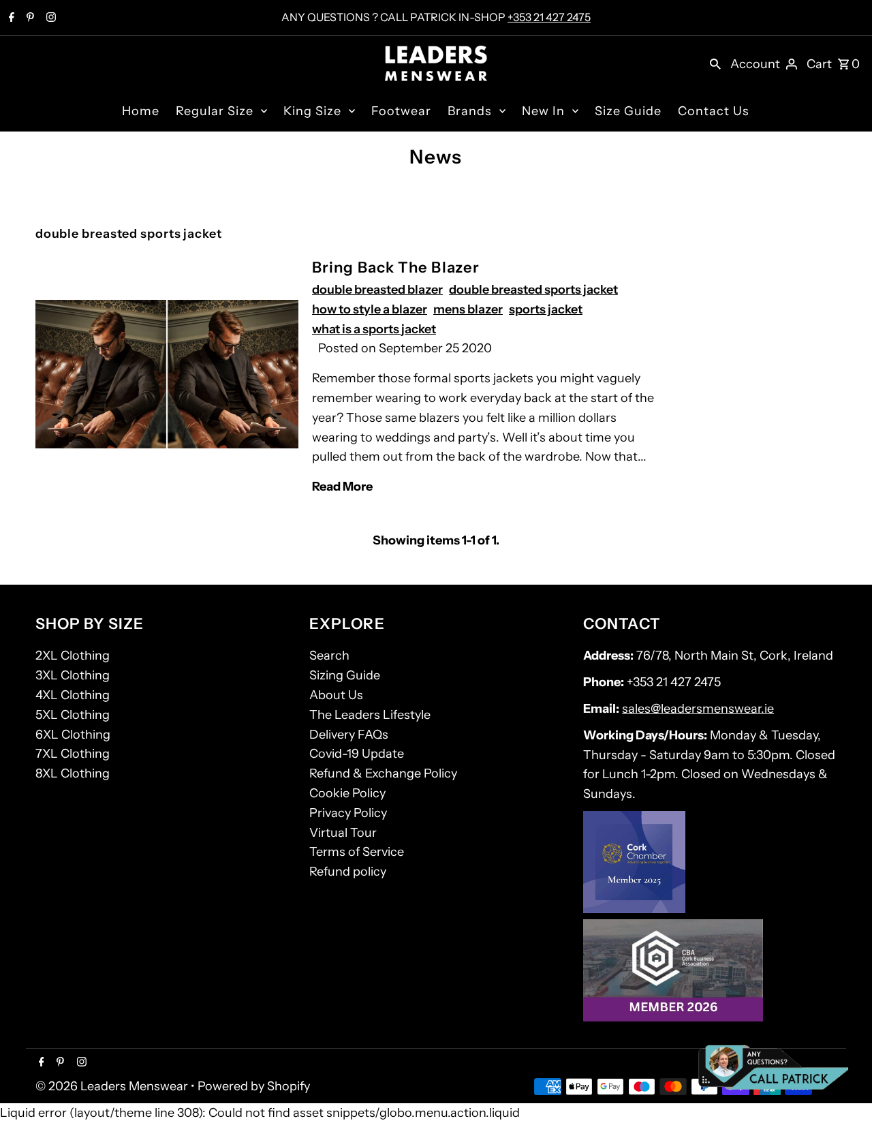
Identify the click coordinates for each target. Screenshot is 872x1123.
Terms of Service (356, 851)
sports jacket (545, 309)
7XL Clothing (72, 753)
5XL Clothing (72, 714)
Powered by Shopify (254, 1086)
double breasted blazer (377, 289)
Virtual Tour (343, 832)
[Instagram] (49, 18)
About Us (336, 695)
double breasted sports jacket (533, 289)
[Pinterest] (28, 18)
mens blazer (468, 309)
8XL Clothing (72, 773)
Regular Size (214, 111)
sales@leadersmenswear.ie (698, 708)
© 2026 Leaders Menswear (113, 1086)
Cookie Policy (347, 793)
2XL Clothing (72, 655)
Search (329, 655)
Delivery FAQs (348, 734)
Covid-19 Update (356, 753)
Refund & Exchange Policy (383, 773)
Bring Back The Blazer (396, 267)
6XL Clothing (72, 734)
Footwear (401, 111)
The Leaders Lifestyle (370, 714)
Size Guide (628, 111)
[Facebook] (9, 18)
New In (543, 111)
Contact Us (713, 111)
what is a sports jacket (374, 329)
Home (140, 111)
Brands (470, 111)
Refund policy (347, 871)
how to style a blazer (369, 309)
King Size (312, 111)
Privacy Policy (348, 812)
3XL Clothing (72, 675)
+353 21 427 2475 (549, 17)
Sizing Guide (344, 675)
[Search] (715, 63)
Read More (342, 486)
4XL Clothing (72, 695)
